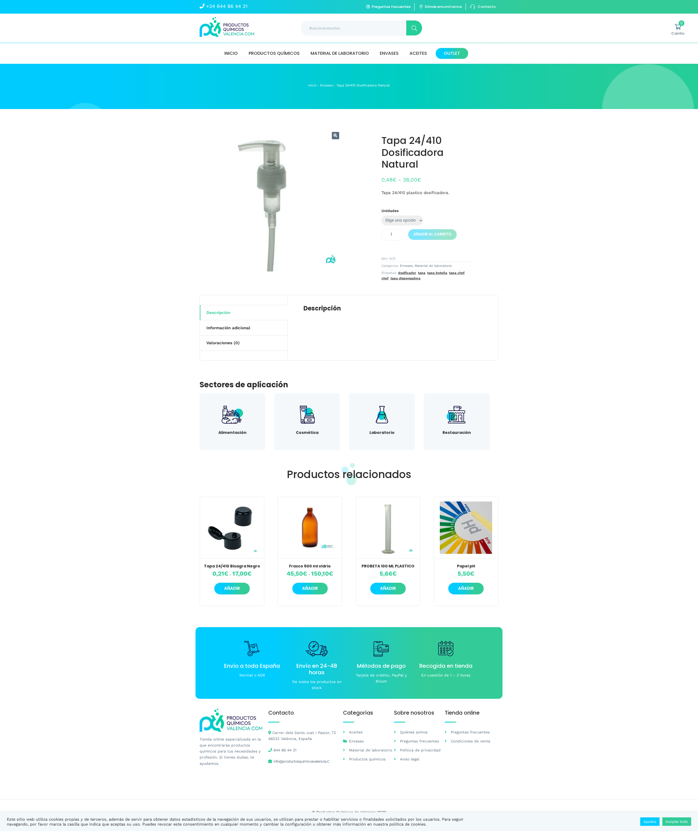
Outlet (452, 53)
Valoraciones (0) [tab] (223, 342)
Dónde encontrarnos (443, 6)
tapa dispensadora (405, 278)
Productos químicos (274, 53)
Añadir (232, 588)
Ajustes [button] (649, 822)
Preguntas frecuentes (391, 6)
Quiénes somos (414, 732)
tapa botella (437, 273)
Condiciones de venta (470, 741)
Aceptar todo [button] (677, 822)
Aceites (418, 53)
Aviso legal (409, 759)
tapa (421, 273)
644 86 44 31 (284, 750)
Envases (389, 53)
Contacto (487, 6)
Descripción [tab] (218, 312)
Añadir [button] (388, 588)
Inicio (231, 53)
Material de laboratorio (340, 53)
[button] (335, 135)
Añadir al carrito (432, 234)
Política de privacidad (420, 750)
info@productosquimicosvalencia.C (301, 761)
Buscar (414, 27)
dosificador (407, 273)
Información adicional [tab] (228, 327)
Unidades (390, 210)
